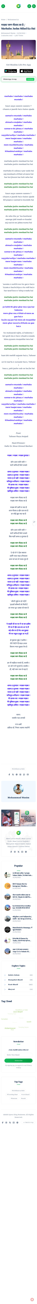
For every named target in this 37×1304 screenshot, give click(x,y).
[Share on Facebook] (9, 774)
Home (3, 19)
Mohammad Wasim (8, 33)
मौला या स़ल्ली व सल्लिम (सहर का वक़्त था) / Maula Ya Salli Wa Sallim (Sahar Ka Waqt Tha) (22, 896)
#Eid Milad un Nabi (18, 769)
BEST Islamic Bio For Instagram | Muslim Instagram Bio (20, 885)
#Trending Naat (12, 1094)
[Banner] (18, 818)
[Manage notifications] (32, 1299)
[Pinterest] (26, 852)
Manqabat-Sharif (15, 980)
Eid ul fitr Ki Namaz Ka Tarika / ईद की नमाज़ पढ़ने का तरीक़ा (21, 939)
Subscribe (18, 1060)
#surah (23, 1098)
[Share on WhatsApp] (24, 774)
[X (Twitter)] (18, 852)
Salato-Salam (13, 975)
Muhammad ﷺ (13, 19)
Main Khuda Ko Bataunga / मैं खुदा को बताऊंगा (22, 929)
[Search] (34, 6)
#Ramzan (14, 1098)
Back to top (29, 1122)
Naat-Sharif (13, 984)
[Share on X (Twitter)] (13, 774)
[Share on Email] (28, 774)
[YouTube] (22, 852)
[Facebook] (11, 852)
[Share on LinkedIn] (20, 774)
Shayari (11, 989)
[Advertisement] (18, 88)
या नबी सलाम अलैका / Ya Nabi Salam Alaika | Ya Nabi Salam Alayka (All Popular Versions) (23, 874)
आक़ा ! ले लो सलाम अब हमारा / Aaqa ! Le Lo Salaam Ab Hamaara (21, 950)
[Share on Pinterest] (17, 774)
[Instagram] (15, 852)
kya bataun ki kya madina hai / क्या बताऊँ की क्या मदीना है (22, 907)
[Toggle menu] (3, 6)
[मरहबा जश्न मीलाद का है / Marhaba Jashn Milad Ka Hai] (18, 49)
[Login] (29, 6)
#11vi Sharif (25, 1094)
